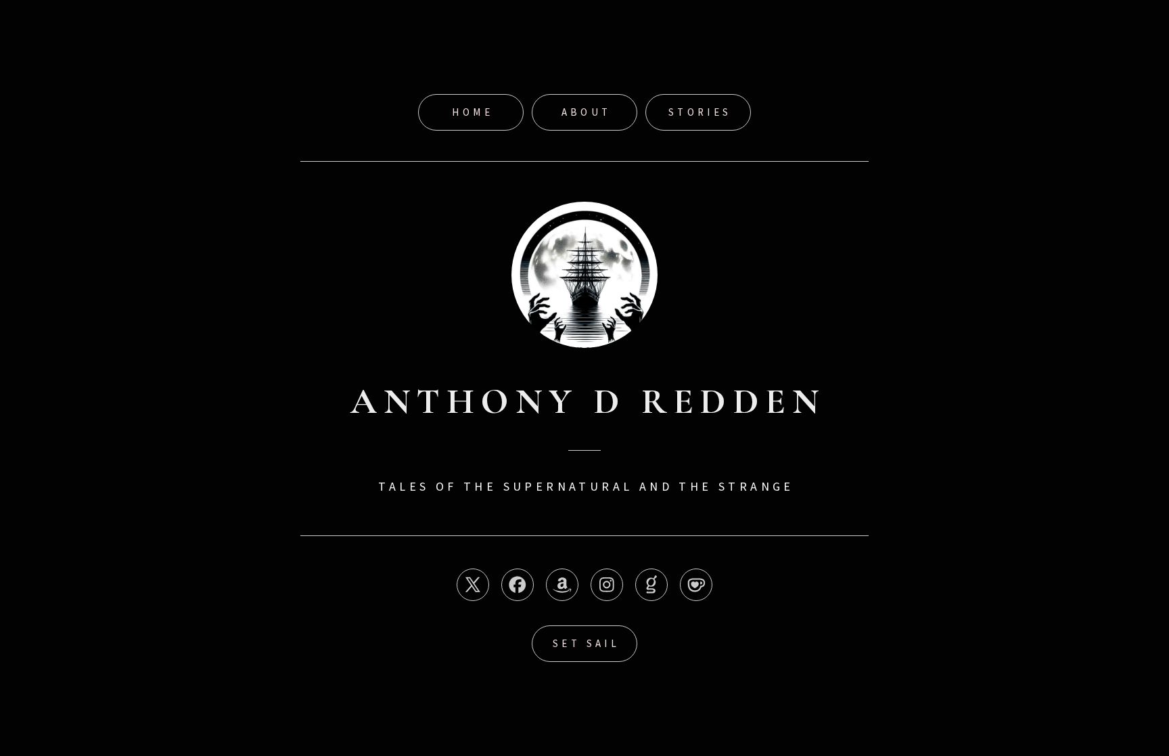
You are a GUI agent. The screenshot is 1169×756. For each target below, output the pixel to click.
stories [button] (700, 112)
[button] (473, 585)
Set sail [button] (586, 643)
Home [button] (472, 112)
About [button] (586, 112)
